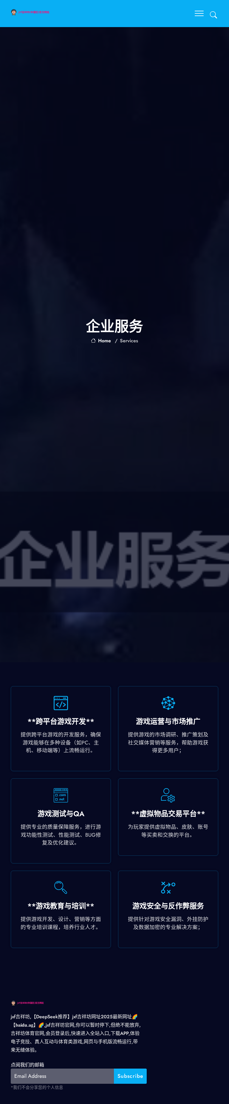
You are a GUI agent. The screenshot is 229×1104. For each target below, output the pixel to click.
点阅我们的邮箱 (27, 1064)
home (104, 340)
